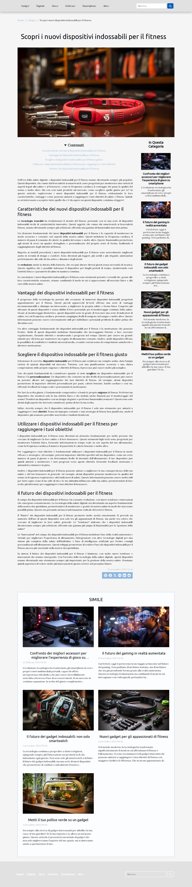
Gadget (25, 5)
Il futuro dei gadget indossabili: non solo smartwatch (156, 267)
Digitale (40, 5)
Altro (106, 5)
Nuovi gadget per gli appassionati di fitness (156, 314)
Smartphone (89, 5)
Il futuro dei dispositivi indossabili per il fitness (74, 168)
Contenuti (76, 145)
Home (21, 20)
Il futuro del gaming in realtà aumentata (156, 224)
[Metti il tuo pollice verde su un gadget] (156, 341)
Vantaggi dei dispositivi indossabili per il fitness (74, 155)
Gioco (55, 5)
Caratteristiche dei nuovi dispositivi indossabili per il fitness (74, 150)
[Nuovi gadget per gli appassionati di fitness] (156, 299)
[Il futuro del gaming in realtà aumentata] (156, 209)
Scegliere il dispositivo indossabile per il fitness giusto (74, 159)
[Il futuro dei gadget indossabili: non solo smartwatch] (156, 251)
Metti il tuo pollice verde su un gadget (156, 356)
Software (70, 5)
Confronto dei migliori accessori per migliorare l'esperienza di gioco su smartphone (156, 178)
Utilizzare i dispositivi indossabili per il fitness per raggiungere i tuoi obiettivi (74, 164)
